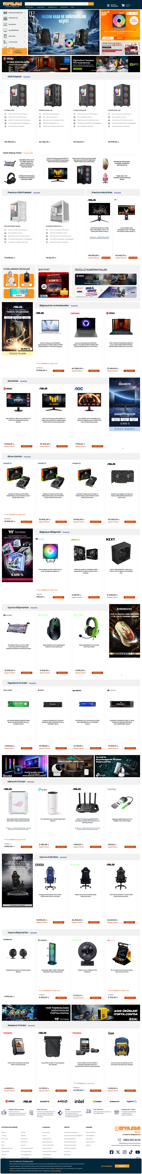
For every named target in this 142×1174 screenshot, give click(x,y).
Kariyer (45, 1135)
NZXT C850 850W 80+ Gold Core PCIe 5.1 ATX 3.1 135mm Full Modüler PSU (121, 571)
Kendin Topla (40, 7)
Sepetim (88, 1145)
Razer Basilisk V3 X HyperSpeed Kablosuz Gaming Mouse (54, 646)
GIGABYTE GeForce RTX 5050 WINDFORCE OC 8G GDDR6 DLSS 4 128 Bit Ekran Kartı (18, 495)
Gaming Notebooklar (27, 1148)
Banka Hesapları (47, 1142)
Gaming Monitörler (26, 1151)
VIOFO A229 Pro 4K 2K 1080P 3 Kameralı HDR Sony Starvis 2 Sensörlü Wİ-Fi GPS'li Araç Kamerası (87, 1064)
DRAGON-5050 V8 (45, 110)
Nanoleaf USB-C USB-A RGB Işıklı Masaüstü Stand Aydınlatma (53, 971)
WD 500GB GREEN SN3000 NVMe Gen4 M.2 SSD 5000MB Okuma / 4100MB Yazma (18, 722)
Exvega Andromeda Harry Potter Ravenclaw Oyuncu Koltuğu (50, 895)
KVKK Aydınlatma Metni (49, 1151)
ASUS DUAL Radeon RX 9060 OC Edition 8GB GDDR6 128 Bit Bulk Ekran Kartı (122, 495)
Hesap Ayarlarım (91, 1132)
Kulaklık (23, 1132)
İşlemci (4, 1132)
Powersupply (5, 1151)
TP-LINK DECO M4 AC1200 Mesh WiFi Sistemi (52, 820)
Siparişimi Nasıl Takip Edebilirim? (73, 1135)
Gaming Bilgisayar (26, 1154)
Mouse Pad (24, 1138)
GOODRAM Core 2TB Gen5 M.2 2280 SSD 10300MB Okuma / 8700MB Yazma (87, 722)
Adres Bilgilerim (90, 1135)
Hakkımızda (64, 7)
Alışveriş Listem (90, 1142)
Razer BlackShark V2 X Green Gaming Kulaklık (89, 646)
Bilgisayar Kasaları (7, 1148)
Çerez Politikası (47, 1154)
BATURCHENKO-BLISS (12, 226)
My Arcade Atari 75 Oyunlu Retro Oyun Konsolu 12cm (122, 971)
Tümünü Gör (26, 77)
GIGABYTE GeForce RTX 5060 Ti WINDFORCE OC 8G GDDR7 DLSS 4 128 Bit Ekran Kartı (87, 495)
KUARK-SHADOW (80, 110)
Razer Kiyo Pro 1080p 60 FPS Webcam (87, 971)
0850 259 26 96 (132, 1139)
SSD (3, 1145)
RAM (3, 1142)
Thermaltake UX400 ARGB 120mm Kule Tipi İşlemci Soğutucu (50, 570)
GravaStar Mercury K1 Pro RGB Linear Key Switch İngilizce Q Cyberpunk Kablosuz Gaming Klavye (18, 646)
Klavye (4, 1158)
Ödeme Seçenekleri (70, 1138)
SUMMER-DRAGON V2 (54, 226)
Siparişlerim (89, 1138)
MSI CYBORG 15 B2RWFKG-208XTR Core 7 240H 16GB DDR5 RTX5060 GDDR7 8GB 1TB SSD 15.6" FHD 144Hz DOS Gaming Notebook (121, 345)
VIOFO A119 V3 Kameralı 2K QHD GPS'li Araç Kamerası (18, 1063)
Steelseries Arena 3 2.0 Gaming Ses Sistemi (18, 971)
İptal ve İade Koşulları (70, 1142)
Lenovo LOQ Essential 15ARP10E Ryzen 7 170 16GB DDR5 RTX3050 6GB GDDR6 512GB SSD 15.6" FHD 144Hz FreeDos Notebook (85, 345)
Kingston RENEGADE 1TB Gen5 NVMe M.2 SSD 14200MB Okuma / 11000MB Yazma (53, 722)
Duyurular (67, 1151)
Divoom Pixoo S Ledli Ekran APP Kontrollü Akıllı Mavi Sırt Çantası (122, 1063)
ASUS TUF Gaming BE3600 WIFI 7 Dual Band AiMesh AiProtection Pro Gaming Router (87, 820)
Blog (72, 7)
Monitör (4, 1154)
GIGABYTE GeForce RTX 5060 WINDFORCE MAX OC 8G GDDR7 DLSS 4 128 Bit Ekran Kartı (53, 495)
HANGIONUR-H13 (114, 110)
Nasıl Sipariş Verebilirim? (71, 1132)
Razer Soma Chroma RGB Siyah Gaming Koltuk (85, 895)
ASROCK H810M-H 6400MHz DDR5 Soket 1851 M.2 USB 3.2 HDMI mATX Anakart (85, 571)
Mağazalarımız (52, 7)
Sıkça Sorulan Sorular (70, 1145)
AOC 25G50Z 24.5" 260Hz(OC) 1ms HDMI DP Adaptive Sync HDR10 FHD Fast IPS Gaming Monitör (89, 420)
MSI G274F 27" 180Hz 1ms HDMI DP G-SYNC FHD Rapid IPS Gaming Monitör (18, 420)
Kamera (23, 1145)
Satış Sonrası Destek (70, 1148)
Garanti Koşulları (47, 1148)
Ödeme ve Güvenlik (48, 1145)
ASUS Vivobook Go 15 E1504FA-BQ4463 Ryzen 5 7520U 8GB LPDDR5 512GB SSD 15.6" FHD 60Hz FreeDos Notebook (50, 345)
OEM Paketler (29, 7)
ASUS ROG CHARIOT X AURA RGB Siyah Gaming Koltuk (121, 895)
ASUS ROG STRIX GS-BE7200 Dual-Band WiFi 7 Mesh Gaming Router (18, 820)
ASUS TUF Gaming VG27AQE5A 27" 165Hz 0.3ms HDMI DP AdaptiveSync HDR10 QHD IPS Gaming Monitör (54, 420)
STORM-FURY (9, 110)
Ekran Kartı (5, 1138)
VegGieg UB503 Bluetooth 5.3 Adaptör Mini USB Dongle (122, 820)
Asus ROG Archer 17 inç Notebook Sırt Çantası (52, 1063)
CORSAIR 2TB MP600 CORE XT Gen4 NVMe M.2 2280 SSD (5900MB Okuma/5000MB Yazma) (122, 722)
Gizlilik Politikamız (47, 1158)
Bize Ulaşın (67, 1154)
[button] (54, 53)
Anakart (4, 1135)
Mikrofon (23, 1135)
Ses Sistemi (24, 1142)
